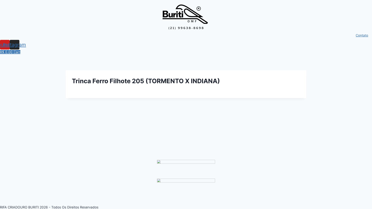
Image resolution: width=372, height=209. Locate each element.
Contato (362, 35)
